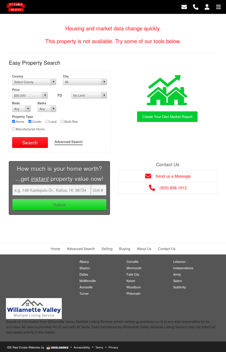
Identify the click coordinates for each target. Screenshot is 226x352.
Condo (36, 121)
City (66, 76)
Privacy (113, 347)
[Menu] (218, 6)
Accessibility (82, 347)
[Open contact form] (184, 6)
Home (19, 121)
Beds (16, 103)
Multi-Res (71, 121)
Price (16, 89)
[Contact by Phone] (195, 6)
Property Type (22, 116)
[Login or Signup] (207, 6)
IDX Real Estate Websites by (26, 347)
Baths (42, 103)
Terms (99, 347)
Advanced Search (69, 141)
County (17, 76)
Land (52, 121)
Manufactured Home (30, 129)
